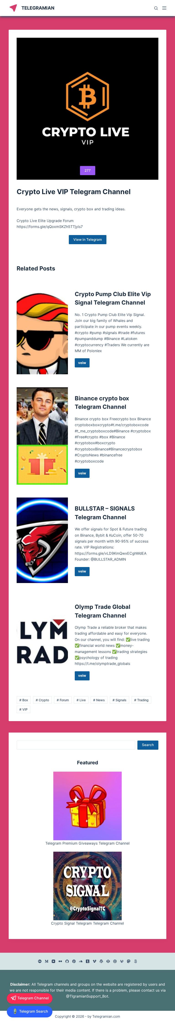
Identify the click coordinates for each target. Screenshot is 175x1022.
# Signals (119, 700)
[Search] (156, 8)
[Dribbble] (115, 961)
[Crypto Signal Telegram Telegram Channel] (87, 886)
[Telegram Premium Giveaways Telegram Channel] (87, 806)
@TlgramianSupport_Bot (87, 996)
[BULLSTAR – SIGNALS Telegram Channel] (42, 540)
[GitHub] (67, 961)
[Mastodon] (128, 961)
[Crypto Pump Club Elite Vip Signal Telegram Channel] (42, 329)
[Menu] (164, 8)
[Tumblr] (87, 961)
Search (148, 745)
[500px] (135, 961)
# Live (81, 700)
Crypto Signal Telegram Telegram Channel (87, 923)
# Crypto (42, 700)
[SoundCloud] (80, 961)
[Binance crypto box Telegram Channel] (42, 436)
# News (99, 700)
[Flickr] (60, 961)
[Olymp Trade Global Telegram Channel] (42, 641)
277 (88, 170)
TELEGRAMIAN (37, 8)
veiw (84, 364)
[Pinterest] (74, 961)
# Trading (141, 700)
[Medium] (46, 961)
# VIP (23, 709)
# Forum (63, 700)
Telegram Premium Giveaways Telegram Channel (87, 843)
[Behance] (39, 961)
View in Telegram (87, 239)
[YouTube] (53, 961)
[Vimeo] (94, 961)
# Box (23, 700)
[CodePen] (108, 961)
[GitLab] (122, 961)
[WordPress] (101, 961)
